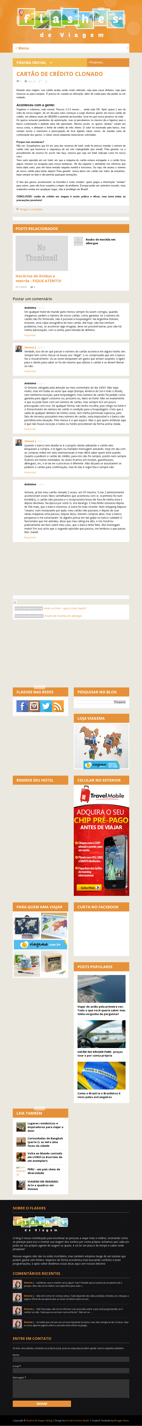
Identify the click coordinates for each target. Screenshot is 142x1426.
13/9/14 (40, 484)
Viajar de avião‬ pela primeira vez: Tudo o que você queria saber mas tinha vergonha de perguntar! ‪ (101, 1010)
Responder (30, 335)
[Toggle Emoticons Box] (15, 602)
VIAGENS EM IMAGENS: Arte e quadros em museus (43, 1185)
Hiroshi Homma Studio (77, 1420)
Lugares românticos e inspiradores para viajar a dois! (45, 1126)
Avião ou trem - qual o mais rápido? (65, 608)
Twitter (46, 706)
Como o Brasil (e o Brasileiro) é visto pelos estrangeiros (98, 1095)
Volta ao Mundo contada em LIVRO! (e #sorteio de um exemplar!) (45, 1157)
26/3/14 (41, 441)
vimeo (34, 706)
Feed (58, 706)
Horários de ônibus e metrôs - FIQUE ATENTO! (38, 278)
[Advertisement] (77, 656)
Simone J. (30, 347)
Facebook (22, 706)
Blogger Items (121, 1420)
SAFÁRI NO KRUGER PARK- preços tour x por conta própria (100, 1053)
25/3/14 (40, 383)
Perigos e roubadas (31, 209)
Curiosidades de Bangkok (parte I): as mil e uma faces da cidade (45, 1142)
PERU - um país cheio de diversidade (44, 1171)
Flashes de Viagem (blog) (39, 1420)
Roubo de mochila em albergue (100, 241)
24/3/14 (40, 308)
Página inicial (31, 62)
